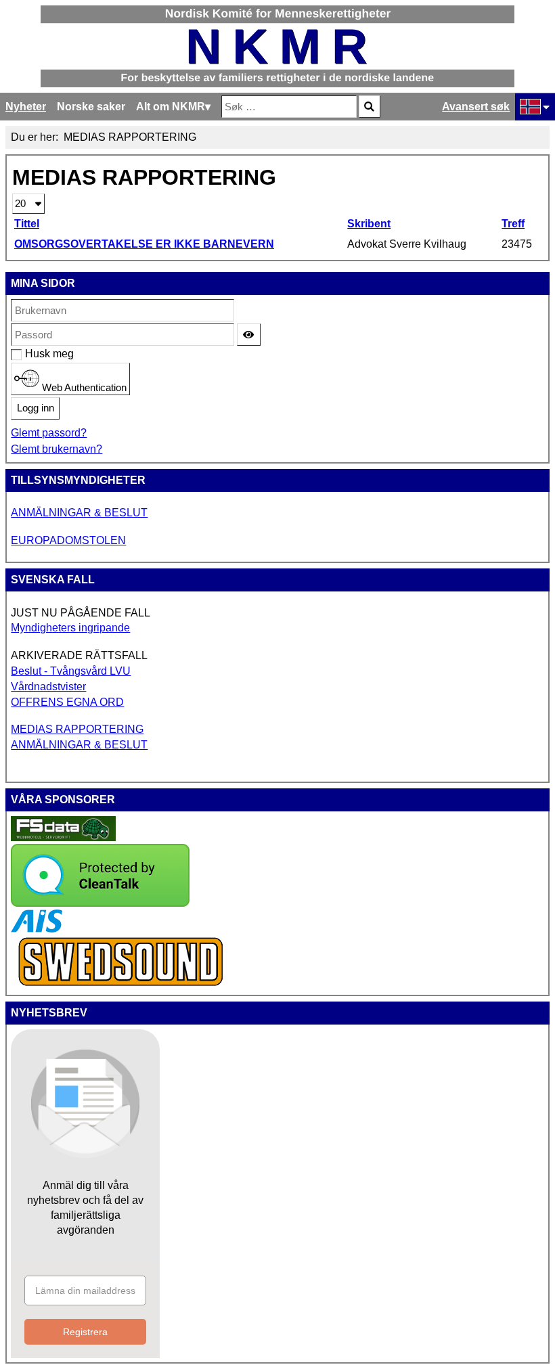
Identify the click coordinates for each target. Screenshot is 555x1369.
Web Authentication (83, 387)
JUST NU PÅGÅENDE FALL (80, 613)
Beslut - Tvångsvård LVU (71, 671)
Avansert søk (476, 106)
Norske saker (91, 106)
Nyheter (25, 106)
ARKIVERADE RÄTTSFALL (79, 655)
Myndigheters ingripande (70, 627)
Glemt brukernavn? (56, 449)
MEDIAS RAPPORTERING (77, 729)
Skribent (369, 223)
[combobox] (289, 106)
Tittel (26, 223)
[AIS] (36, 929)
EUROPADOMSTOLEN (68, 540)
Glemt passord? (49, 433)
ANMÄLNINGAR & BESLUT (79, 512)
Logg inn (35, 408)
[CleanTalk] (100, 903)
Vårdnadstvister (48, 686)
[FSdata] (63, 837)
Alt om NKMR (170, 106)
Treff (513, 223)
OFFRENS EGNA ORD (67, 702)
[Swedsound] (121, 984)
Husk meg (32, 353)
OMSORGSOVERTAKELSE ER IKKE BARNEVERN (144, 244)
